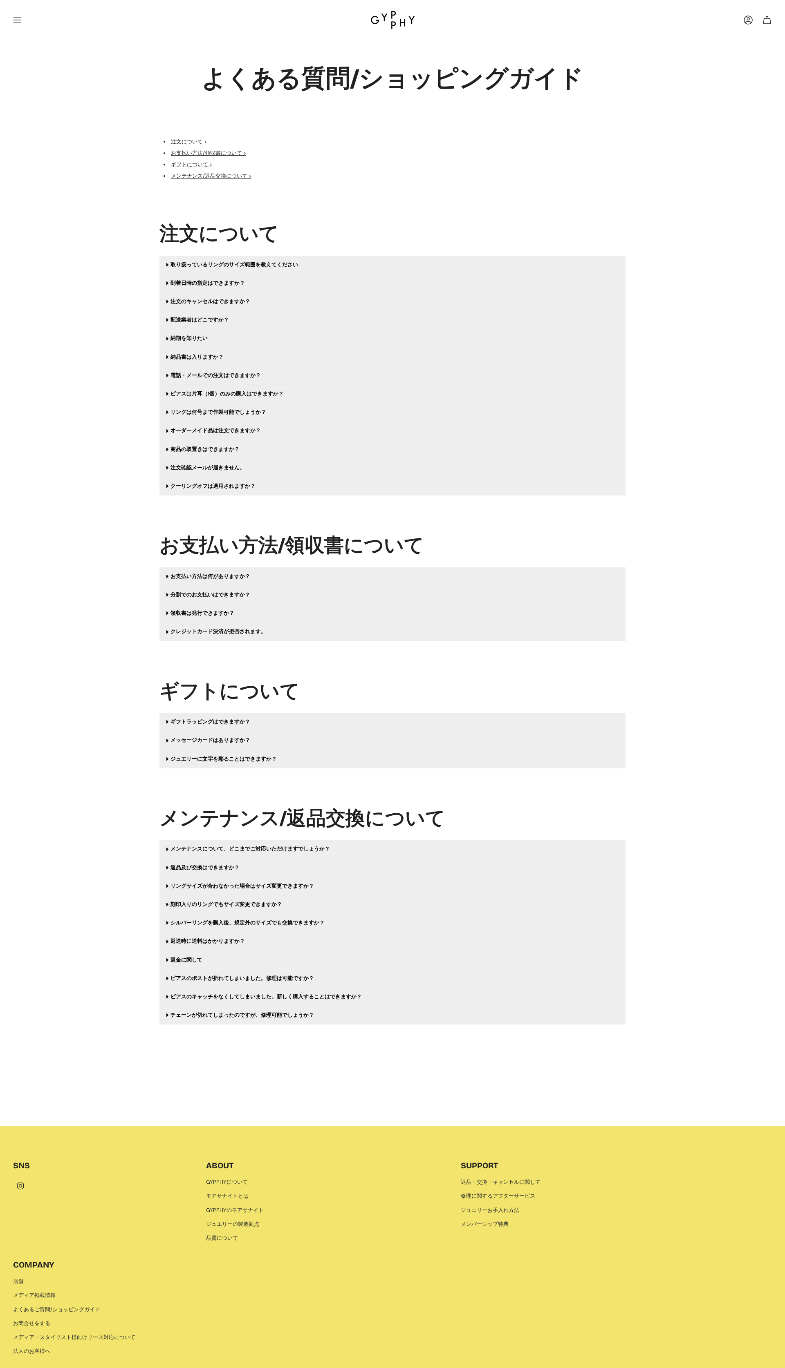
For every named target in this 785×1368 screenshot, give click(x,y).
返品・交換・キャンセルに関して (501, 1181)
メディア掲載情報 (34, 1295)
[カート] (767, 20)
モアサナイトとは (227, 1195)
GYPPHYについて (227, 1181)
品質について (222, 1237)
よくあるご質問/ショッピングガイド (56, 1309)
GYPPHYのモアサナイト (235, 1210)
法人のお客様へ (31, 1351)
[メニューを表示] (17, 20)
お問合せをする (31, 1323)
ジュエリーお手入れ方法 (490, 1210)
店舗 (18, 1281)
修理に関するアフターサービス (498, 1195)
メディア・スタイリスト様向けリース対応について (74, 1337)
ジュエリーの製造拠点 (232, 1224)
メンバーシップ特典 (485, 1224)
